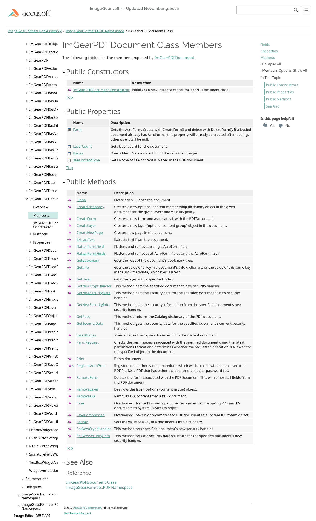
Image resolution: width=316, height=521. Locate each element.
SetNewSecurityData (93, 435)
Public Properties (280, 92)
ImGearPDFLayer (43, 307)
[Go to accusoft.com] (32, 13)
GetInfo (83, 267)
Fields (265, 44)
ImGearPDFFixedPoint (47, 267)
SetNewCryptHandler (94, 428)
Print (80, 358)
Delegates (33, 487)
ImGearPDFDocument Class (91, 482)
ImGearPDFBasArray (46, 93)
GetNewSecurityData (93, 293)
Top (69, 97)
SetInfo (82, 422)
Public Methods (278, 99)
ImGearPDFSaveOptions (49, 364)
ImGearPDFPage (42, 324)
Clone (81, 200)
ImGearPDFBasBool (45, 101)
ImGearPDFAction (43, 68)
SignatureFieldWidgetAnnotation (56, 454)
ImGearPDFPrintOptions (49, 356)
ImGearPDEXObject (45, 44)
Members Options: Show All (284, 70)
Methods (268, 57)
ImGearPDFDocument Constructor (51, 225)
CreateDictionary (90, 206)
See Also (272, 106)
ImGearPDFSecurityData (49, 373)
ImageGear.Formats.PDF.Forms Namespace (46, 496)
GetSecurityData (90, 323)
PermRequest (88, 342)
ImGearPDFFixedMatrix (48, 258)
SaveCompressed (91, 415)
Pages (78, 153)
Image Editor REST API (32, 515)
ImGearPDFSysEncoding (49, 397)
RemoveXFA (86, 396)
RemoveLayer (87, 389)
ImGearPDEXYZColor (46, 52)
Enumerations (36, 479)
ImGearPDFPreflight (45, 332)
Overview (40, 207)
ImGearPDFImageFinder (49, 299)
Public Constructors (282, 85)
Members (41, 215)
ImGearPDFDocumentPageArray (55, 250)
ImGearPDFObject (44, 316)
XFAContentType (86, 160)
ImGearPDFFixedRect (46, 283)
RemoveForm (87, 377)
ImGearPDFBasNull (44, 142)
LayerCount (82, 146)
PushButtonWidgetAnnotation (53, 438)
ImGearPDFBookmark (47, 174)
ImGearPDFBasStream (47, 158)
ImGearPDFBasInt (43, 125)
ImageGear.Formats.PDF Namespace (95, 31)
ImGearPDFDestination (48, 182)
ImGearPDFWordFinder (48, 422)
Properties (269, 51)
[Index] (306, 10)
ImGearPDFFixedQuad (47, 275)
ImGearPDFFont (42, 291)
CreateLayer (86, 225)
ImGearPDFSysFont (45, 405)
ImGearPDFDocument (47, 199)
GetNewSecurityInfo (93, 304)
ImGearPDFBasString (46, 166)
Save (80, 403)
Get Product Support (77, 513)
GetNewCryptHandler (94, 286)
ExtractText (86, 239)
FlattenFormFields (91, 253)
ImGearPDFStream (44, 381)
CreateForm (86, 218)
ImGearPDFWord (43, 413)
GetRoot (83, 316)
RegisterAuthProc (91, 365)
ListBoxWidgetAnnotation (50, 430)
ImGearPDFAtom (43, 85)
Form (77, 129)
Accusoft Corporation (87, 507)
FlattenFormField (90, 246)
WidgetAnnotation (44, 470)
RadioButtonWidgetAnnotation (54, 446)
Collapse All (271, 64)
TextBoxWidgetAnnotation (50, 462)
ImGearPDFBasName (46, 134)
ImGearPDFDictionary (47, 191)
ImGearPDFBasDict (44, 109)
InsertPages (86, 335)
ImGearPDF (38, 60)
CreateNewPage (90, 232)
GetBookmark (88, 260)
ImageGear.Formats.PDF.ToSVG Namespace (46, 506)
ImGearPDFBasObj (44, 150)
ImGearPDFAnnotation (47, 76)
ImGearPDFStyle (42, 389)
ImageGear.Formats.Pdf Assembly (35, 31)
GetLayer (84, 279)
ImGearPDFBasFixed (45, 117)
